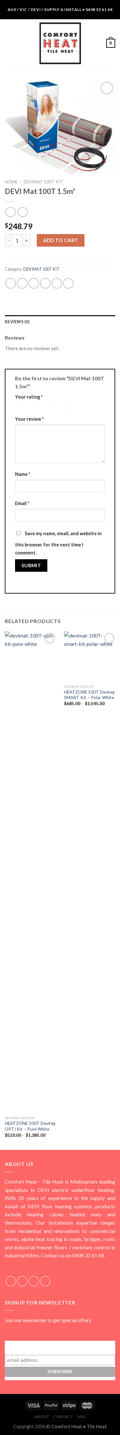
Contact (63, 1416)
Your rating (29, 397)
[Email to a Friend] (45, 283)
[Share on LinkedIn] (68, 283)
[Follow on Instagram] (22, 1281)
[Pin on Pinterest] (57, 283)
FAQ (81, 1416)
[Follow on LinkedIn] (45, 1281)
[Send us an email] (33, 1281)
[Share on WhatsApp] (10, 283)
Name (22, 474)
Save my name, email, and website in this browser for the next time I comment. (58, 543)
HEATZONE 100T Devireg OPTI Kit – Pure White (30, 1126)
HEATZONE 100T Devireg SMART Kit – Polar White (89, 694)
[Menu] (8, 43)
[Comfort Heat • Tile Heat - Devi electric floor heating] (60, 43)
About (42, 1416)
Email (22, 503)
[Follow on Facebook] (10, 1281)
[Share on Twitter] (33, 283)
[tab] (60, 321)
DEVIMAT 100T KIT (43, 181)
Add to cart (60, 240)
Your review (29, 419)
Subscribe (60, 1346)
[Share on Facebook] (22, 283)
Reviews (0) (17, 321)
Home (11, 181)
